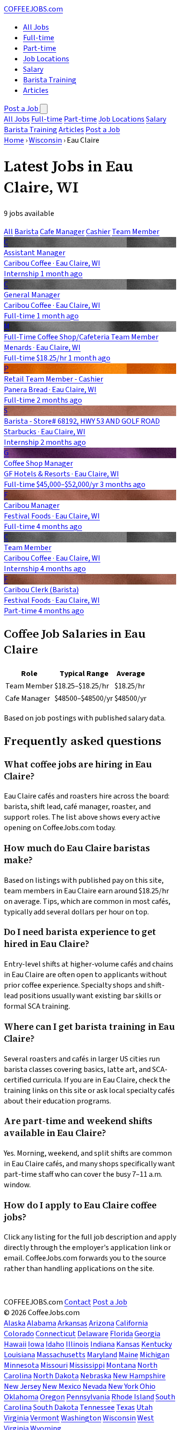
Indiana (102, 1344)
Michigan (154, 1355)
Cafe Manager (62, 231)
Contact (77, 1302)
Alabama (41, 1323)
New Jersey (22, 1386)
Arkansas (72, 1323)
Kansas (128, 1344)
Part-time (39, 48)
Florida (121, 1334)
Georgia (147, 1334)
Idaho (55, 1344)
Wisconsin (45, 140)
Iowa (36, 1344)
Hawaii (15, 1344)
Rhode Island (132, 1397)
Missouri (54, 1365)
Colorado (19, 1334)
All (8, 231)
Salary (33, 69)
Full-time (38, 38)
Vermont (45, 1418)
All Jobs (36, 27)
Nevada (95, 1386)
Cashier (98, 231)
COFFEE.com (33, 9)
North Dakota (56, 1376)
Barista (26, 231)
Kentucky (156, 1344)
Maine (128, 1355)
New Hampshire (139, 1376)
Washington (81, 1418)
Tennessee (97, 1407)
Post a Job (22, 108)
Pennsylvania (88, 1397)
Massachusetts (60, 1355)
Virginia (16, 1418)
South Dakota (55, 1407)
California (132, 1323)
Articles (35, 90)
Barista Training (49, 80)
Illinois (77, 1344)
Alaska (14, 1323)
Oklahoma (21, 1397)
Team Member (135, 231)
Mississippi (87, 1365)
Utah (144, 1407)
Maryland (102, 1355)
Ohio (148, 1386)
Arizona (101, 1323)
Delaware (92, 1334)
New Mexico (61, 1386)
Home (14, 140)
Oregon (52, 1397)
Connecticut (56, 1334)
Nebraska (95, 1376)
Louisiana (19, 1355)
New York (123, 1386)
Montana (121, 1365)
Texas (125, 1407)
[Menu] (44, 109)
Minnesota (21, 1365)
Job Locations (46, 59)
